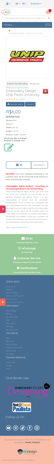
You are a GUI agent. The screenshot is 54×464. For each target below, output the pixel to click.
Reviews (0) (34, 84)
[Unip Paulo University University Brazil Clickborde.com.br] (27, 57)
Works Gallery (11, 344)
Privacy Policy (11, 299)
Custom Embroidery (14, 347)
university (19, 227)
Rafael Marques (32, 442)
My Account (11, 286)
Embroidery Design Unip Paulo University (25, 33)
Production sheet (15, 104)
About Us (10, 341)
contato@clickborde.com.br (27, 243)
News (8, 338)
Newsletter (10, 354)
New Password (12, 329)
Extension (35, 3)
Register (9, 289)
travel (26, 227)
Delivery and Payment (15, 296)
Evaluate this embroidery (17, 84)
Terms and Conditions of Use (22, 194)
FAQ (8, 320)
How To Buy (11, 310)
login (12, 88)
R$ (23, 3)
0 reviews (21, 99)
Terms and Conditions (15, 302)
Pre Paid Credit (12, 317)
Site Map (9, 326)
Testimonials (11, 351)
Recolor (30, 104)
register (19, 88)
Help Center (10, 323)
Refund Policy (11, 293)
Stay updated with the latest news (27, 272)
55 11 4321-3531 (27, 252)
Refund (9, 314)
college (13, 227)
